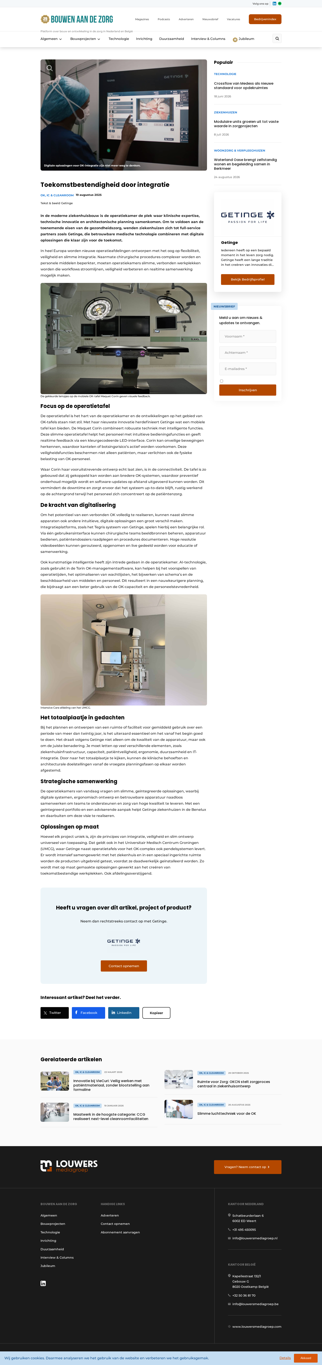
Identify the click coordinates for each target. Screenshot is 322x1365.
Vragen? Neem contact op (245, 1167)
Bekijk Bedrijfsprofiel (248, 279)
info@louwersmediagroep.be (255, 1304)
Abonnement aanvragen (120, 1232)
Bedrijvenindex (265, 19)
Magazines (142, 19)
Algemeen (49, 39)
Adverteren (186, 19)
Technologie (119, 39)
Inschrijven (248, 390)
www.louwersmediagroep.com (256, 1327)
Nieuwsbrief (210, 19)
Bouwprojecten (83, 39)
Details (285, 1358)
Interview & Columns (208, 39)
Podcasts (164, 19)
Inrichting (144, 39)
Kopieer (156, 1013)
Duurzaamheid (171, 39)
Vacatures (233, 19)
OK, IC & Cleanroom (57, 195)
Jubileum (246, 39)
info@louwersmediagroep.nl (255, 1238)
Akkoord (306, 1358)
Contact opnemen (115, 1224)
